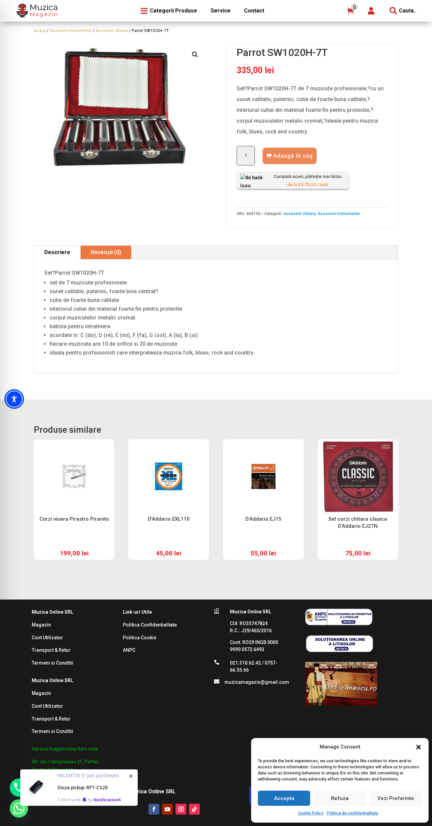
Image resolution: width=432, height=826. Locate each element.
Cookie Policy (310, 813)
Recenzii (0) (106, 252)
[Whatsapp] (19, 808)
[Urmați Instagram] (181, 809)
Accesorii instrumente (71, 30)
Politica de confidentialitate (352, 813)
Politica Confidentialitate (150, 625)
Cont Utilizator (47, 637)
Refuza (340, 798)
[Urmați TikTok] (194, 809)
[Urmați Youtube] (167, 809)
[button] (418, 747)
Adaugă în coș (293, 156)
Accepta (284, 798)
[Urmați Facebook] (153, 809)
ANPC (129, 650)
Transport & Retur (51, 650)
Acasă (40, 30)
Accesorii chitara (112, 30)
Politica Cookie (139, 637)
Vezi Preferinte (395, 798)
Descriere (57, 252)
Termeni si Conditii (52, 663)
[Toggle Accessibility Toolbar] (14, 399)
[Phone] (19, 787)
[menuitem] (36, 11)
